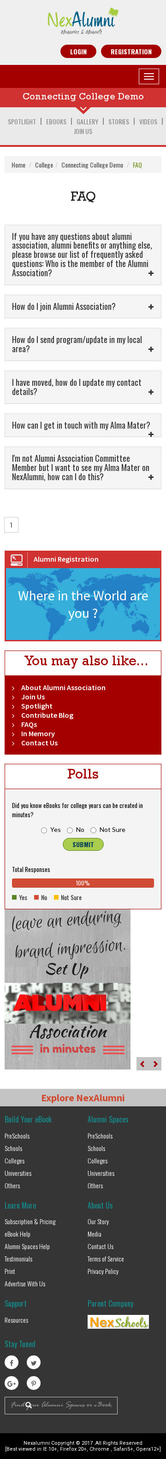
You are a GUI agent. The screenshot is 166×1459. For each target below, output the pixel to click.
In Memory (38, 733)
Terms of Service (106, 1258)
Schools (13, 1148)
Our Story (98, 1221)
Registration (131, 51)
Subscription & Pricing (30, 1221)
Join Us (83, 131)
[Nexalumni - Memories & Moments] (83, 21)
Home (18, 164)
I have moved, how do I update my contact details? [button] (77, 386)
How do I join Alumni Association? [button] (65, 306)
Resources (16, 1320)
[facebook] (11, 1362)
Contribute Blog (47, 715)
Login (78, 51)
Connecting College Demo (92, 164)
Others (12, 1185)
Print (10, 1271)
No (80, 829)
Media (94, 1233)
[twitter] (34, 1362)
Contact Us (39, 742)
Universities (18, 1173)
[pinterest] (34, 1383)
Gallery (87, 121)
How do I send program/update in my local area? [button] (77, 344)
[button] (142, 1063)
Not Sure (112, 829)
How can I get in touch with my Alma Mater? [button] (83, 425)
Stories (118, 121)
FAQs (29, 724)
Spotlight (22, 121)
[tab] (83, 255)
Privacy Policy (103, 1271)
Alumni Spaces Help (27, 1246)
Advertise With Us (25, 1283)
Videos (148, 121)
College (44, 164)
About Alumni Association (63, 687)
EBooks (56, 121)
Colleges (14, 1160)
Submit (83, 844)
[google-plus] (11, 1383)
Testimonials (18, 1258)
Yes (55, 829)
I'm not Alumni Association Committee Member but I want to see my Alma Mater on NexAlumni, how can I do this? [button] (80, 467)
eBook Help (17, 1233)
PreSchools (17, 1135)
